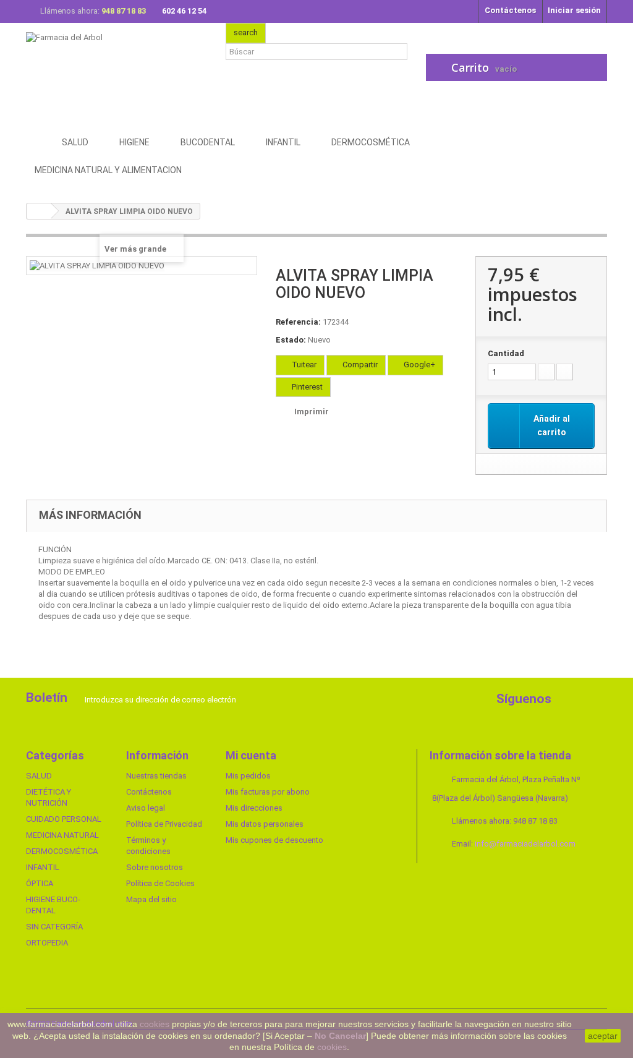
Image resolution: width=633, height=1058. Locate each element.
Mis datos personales (265, 824)
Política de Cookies (160, 883)
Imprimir (311, 411)
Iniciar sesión (574, 10)
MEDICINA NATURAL (62, 835)
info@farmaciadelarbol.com (525, 843)
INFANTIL (42, 867)
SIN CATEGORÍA (54, 926)
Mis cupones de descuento (274, 840)
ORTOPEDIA (47, 942)
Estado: (291, 339)
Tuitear (303, 364)
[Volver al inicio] (39, 211)
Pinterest (306, 386)
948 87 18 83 (124, 10)
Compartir (359, 364)
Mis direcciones (254, 808)
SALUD (39, 775)
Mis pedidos (248, 775)
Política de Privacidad (164, 824)
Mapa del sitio (151, 899)
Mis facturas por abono (268, 791)
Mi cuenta (251, 755)
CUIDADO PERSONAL (63, 819)
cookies (154, 1024)
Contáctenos (510, 10)
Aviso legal (145, 808)
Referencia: (298, 321)
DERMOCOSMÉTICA (62, 851)
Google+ (418, 364)
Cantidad (506, 353)
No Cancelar (340, 1036)
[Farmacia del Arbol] (116, 72)
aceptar (603, 1036)
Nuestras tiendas (156, 775)
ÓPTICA (39, 883)
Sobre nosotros (154, 867)
